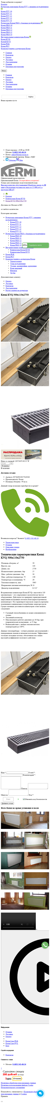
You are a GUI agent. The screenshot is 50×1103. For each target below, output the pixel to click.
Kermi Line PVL (12, 1043)
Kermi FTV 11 (6, 14)
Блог (7, 1046)
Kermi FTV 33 (6, 21)
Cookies (24, 1094)
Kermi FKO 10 (6, 25)
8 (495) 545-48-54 (19, 152)
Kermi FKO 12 (6, 30)
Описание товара (12, 547)
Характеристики (12, 542)
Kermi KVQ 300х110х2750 (16, 201)
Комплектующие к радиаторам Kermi (15, 48)
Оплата (8, 1036)
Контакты (9, 1055)
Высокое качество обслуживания (14, 185)
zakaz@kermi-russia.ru (19, 154)
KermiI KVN (6, 42)
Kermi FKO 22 (6, 32)
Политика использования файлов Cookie (17, 1085)
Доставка (9, 1034)
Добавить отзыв (7, 803)
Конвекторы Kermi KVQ (15, 198)
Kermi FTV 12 (6, 16)
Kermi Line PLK (12, 1041)
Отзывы (9, 545)
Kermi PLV (5, 46)
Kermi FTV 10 (6, 11)
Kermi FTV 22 (6, 18)
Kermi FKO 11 (6, 28)
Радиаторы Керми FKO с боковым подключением (21, 23)
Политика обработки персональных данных (18, 1083)
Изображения (11, 549)
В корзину (5, 466)
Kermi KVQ (5, 39)
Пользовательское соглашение (13, 1087)
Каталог (9, 196)
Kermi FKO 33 (6, 34)
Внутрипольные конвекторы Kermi (15, 37)
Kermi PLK (5, 44)
